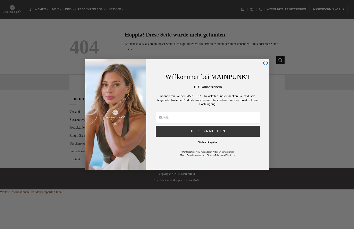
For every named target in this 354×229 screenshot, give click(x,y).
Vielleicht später (207, 142)
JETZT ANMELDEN (207, 131)
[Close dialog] (265, 63)
